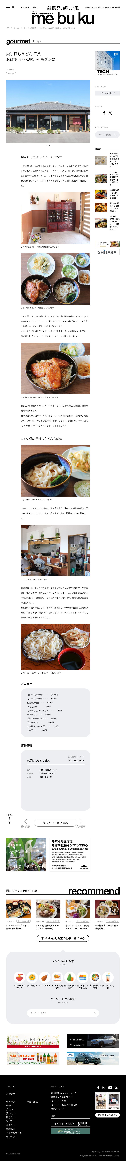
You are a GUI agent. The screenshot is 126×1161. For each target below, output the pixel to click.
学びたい (102, 7)
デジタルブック (14, 1133)
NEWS (9, 1105)
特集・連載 (32, 1101)
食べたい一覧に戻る (55, 823)
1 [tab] (47, 145)
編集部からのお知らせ (62, 1097)
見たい (30, 7)
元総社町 (11, 74)
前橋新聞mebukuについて (63, 1093)
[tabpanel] (48, 111)
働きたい (109, 7)
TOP (7, 28)
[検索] (115, 134)
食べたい (24, 7)
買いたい (95, 7)
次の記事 (80, 826)
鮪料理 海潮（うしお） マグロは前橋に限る (114, 194)
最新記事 (10, 1094)
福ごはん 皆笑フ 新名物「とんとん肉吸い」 (114, 207)
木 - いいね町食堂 (30, 28)
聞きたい (36, 7)
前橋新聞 (116, 7)
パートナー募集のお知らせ (64, 1105)
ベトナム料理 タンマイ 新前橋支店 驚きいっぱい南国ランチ (114, 178)
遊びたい (88, 7)
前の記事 (25, 826)
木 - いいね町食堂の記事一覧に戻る (63, 938)
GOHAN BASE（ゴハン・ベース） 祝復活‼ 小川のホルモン (115, 222)
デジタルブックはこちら (107, 1115)
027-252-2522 (76, 760)
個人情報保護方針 (13, 1154)
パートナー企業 (58, 1101)
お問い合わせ (57, 1109)
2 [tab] (49, 145)
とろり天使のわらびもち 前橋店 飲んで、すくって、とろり (114, 160)
